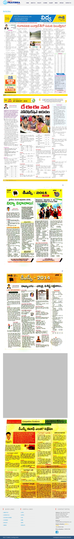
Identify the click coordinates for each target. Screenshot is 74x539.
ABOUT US (33, 2)
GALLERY (51, 2)
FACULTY (39, 2)
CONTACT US (68, 2)
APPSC (22, 515)
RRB (22, 520)
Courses (6, 520)
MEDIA (56, 2)
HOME (27, 2)
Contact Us (6, 515)
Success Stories (8, 517)
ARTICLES (61, 2)
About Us (6, 512)
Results (23, 525)
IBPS (22, 522)
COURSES (45, 2)
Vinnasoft (69, 537)
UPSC (22, 512)
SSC (22, 517)
